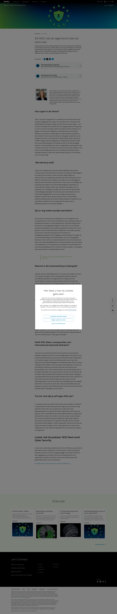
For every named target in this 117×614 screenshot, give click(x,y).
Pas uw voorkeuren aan (58, 323)
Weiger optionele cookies (58, 320)
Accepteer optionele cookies (59, 316)
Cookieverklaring (71, 310)
